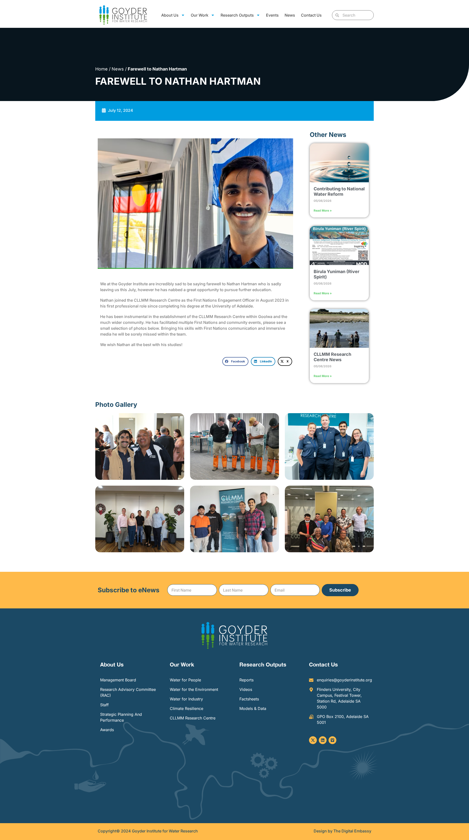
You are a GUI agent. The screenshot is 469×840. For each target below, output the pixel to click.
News (290, 15)
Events (272, 15)
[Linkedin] (323, 740)
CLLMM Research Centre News (332, 357)
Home (101, 69)
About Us (112, 664)
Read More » (323, 210)
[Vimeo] (332, 740)
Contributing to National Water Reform (339, 191)
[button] (235, 361)
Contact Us (311, 15)
